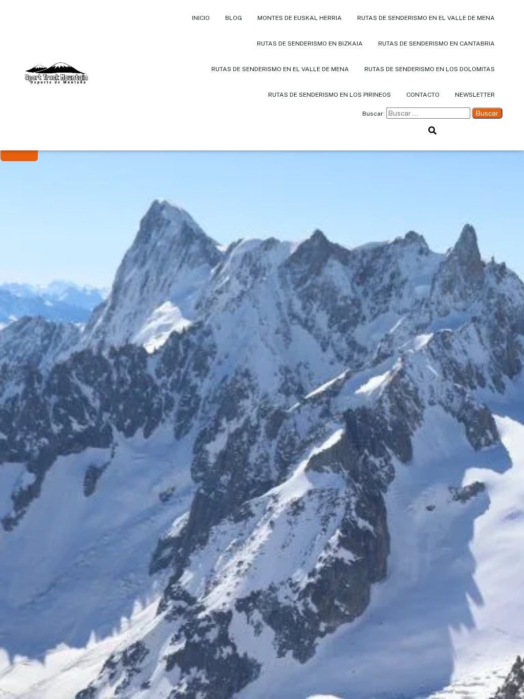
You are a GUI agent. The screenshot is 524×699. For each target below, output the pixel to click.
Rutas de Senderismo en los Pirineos (329, 94)
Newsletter (475, 94)
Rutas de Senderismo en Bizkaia (310, 43)
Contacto (423, 94)
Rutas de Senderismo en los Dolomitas (429, 69)
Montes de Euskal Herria (299, 17)
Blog (233, 17)
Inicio (201, 17)
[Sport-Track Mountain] (56, 75)
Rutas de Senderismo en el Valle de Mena (426, 17)
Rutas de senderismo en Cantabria (436, 43)
